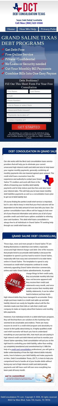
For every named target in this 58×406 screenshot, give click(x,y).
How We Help (27, 29)
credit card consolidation (21, 349)
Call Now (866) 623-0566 (29, 23)
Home (11, 29)
